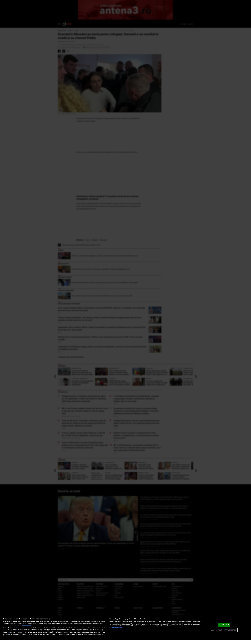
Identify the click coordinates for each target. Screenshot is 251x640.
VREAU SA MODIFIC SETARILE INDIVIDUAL (224, 630)
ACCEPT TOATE (224, 624)
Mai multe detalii (26, 625)
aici (9, 632)
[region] (125, 628)
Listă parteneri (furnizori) (115, 627)
